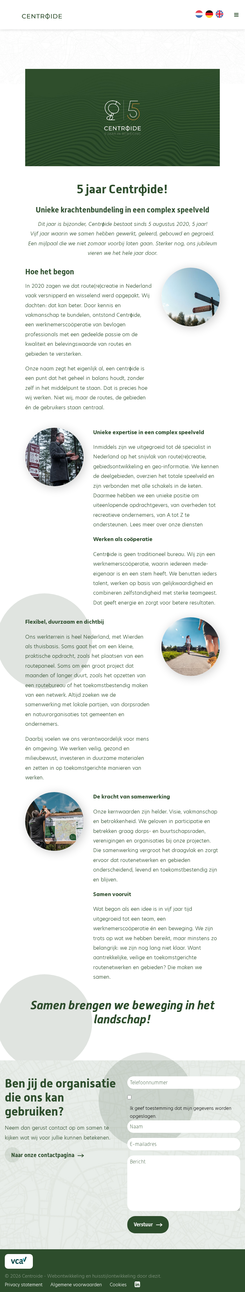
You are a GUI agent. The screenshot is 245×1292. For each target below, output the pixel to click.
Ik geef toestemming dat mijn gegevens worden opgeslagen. (180, 1112)
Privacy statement (23, 1284)
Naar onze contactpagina (42, 1155)
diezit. (154, 1276)
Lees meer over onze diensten (165, 524)
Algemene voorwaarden (76, 1284)
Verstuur (143, 1224)
